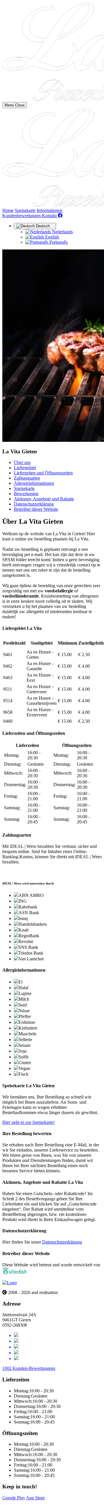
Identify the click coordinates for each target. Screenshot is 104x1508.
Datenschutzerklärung (34, 504)
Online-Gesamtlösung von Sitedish (34, 1503)
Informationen (49, 210)
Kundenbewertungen (22, 215)
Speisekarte (25, 210)
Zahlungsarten (27, 478)
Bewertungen (26, 493)
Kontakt (50, 215)
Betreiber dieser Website (36, 509)
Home (8, 210)
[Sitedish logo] (9, 1282)
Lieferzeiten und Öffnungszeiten (43, 472)
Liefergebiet (25, 467)
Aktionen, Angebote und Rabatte (44, 498)
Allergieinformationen (34, 483)
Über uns (22, 462)
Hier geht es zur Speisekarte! (28, 1122)
